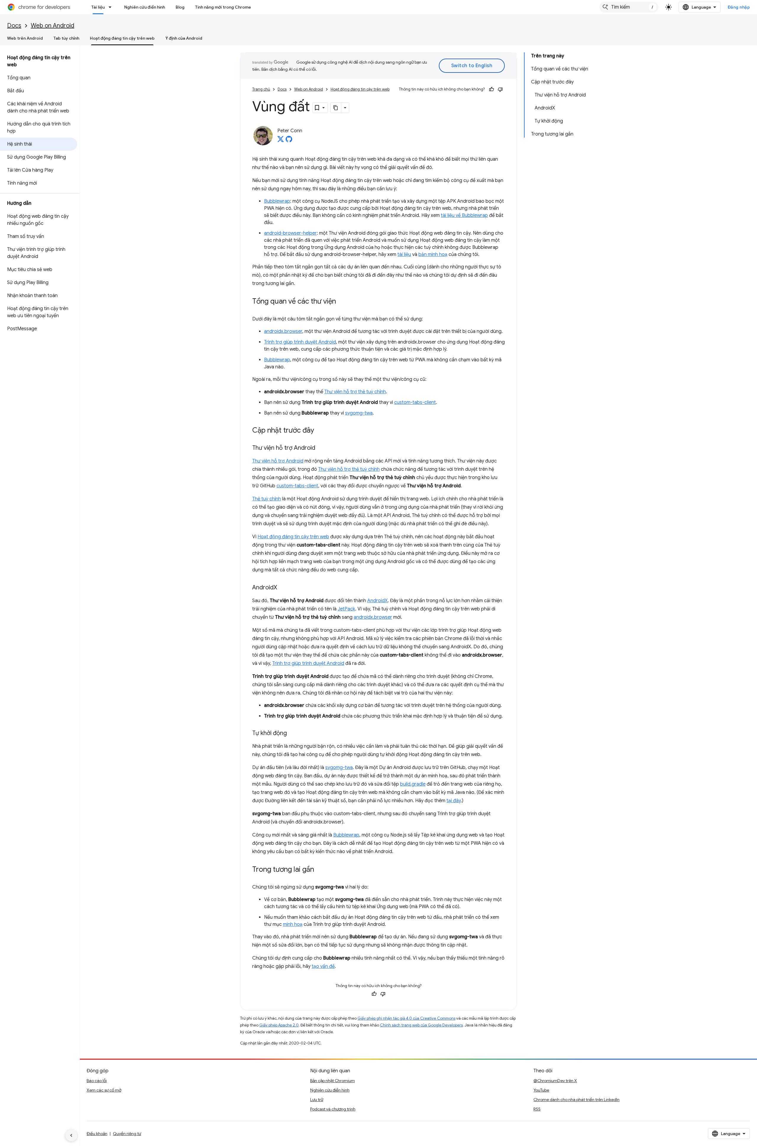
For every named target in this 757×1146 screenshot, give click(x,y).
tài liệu (404, 254)
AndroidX (377, 601)
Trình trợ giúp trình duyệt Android (300, 342)
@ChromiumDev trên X (555, 1080)
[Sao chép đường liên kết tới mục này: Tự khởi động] (293, 733)
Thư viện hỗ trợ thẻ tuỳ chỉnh (355, 392)
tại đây (454, 801)
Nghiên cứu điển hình (144, 7)
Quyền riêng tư (127, 1133)
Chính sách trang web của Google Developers (421, 1025)
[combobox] (629, 7)
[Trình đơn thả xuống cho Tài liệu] (112, 7)
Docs (14, 25)
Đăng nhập (739, 7)
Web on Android (52, 25)
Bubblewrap (277, 201)
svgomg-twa (359, 413)
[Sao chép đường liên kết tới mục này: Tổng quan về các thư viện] (342, 301)
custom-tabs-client (415, 402)
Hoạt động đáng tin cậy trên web (122, 38)
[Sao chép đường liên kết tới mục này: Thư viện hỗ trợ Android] (321, 448)
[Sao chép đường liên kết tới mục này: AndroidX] (283, 587)
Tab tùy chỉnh (66, 38)
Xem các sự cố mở (104, 1090)
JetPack (346, 609)
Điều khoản (97, 1133)
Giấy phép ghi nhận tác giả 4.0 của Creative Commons (406, 1018)
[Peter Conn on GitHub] (289, 141)
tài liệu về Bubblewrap (464, 215)
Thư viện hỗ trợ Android (277, 461)
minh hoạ (293, 924)
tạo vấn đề (323, 966)
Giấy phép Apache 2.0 (279, 1025)
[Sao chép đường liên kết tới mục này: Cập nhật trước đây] (320, 430)
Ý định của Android (183, 38)
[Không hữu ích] (500, 89)
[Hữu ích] (491, 89)
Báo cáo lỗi (97, 1080)
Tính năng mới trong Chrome (223, 7)
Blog (180, 7)
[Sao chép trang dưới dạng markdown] (336, 108)
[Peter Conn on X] (280, 141)
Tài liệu (98, 7)
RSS (537, 1109)
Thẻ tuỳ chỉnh (266, 499)
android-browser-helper (290, 233)
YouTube (541, 1090)
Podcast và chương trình (332, 1109)
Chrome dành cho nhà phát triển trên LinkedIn (576, 1099)
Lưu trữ (316, 1099)
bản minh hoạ (432, 254)
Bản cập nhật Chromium (332, 1080)
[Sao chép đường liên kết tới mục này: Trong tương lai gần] (320, 869)
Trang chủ (261, 89)
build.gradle (413, 784)
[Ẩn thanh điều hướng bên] (71, 1135)
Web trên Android (25, 38)
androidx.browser (283, 331)
